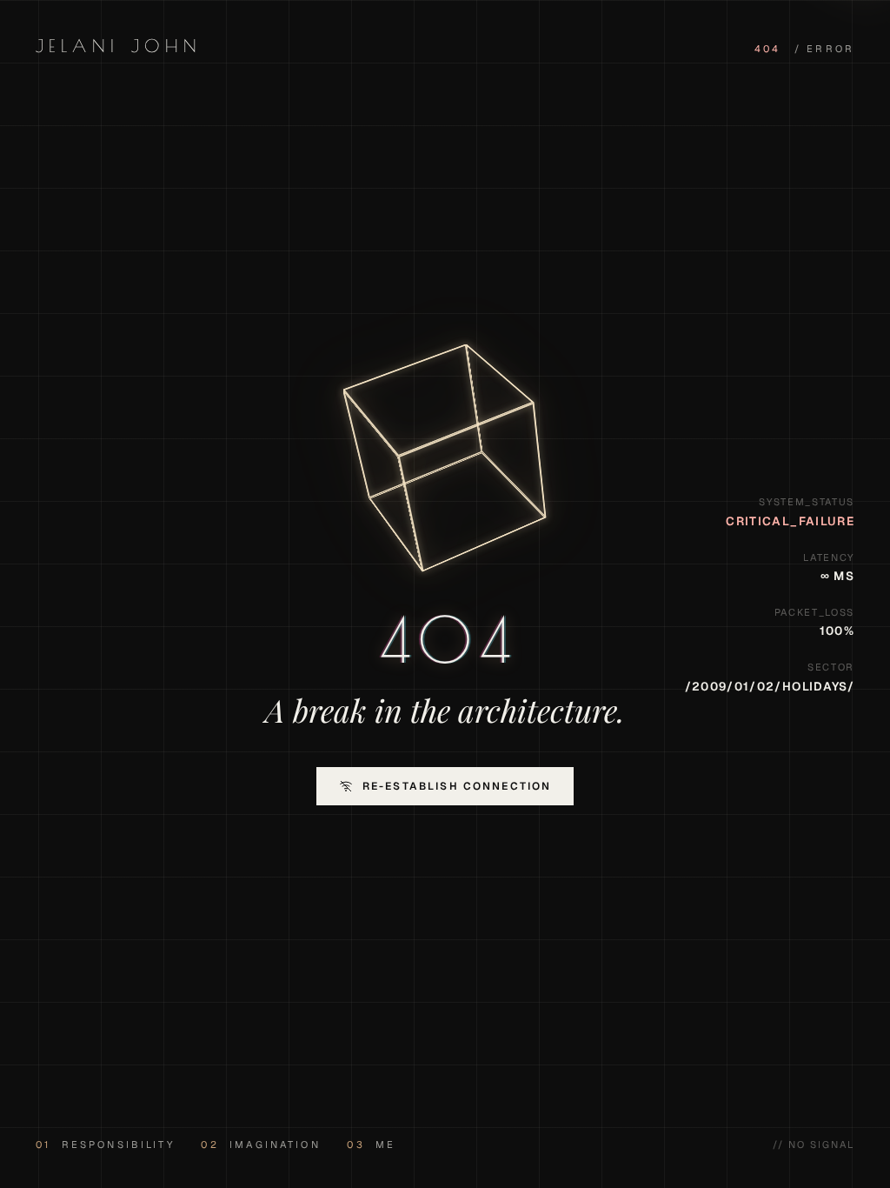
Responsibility (105, 1144)
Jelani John (119, 46)
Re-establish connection (457, 786)
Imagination (260, 1144)
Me (371, 1144)
